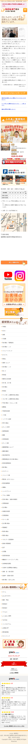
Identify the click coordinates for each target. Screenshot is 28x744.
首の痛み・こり (6, 346)
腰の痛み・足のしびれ (8, 579)
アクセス (4, 612)
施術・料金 (5, 600)
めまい (4, 330)
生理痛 (4, 551)
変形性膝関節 (6, 483)
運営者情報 (5, 632)
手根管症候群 (6, 411)
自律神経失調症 (6, 563)
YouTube (4, 620)
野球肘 (4, 391)
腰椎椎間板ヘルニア (8, 447)
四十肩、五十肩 (6, 382)
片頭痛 (4, 338)
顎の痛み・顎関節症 (8, 342)
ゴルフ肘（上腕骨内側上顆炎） (11, 399)
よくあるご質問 (6, 616)
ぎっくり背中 (6, 427)
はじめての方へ (6, 596)
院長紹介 (4, 604)
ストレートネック (7, 350)
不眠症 (4, 326)
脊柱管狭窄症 (6, 455)
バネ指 (4, 415)
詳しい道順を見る (14, 262)
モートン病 (5, 519)
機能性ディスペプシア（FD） (10, 559)
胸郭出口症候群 (6, 379)
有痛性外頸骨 (6, 511)
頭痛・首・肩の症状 (8, 571)
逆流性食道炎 (6, 555)
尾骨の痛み (5, 535)
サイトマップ (6, 636)
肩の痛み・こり (6, 366)
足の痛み (4, 507)
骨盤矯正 (4, 527)
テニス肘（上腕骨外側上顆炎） (11, 395)
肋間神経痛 (5, 431)
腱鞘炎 (4, 407)
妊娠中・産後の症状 (8, 575)
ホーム (4, 592)
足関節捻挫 (5, 503)
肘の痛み (4, 387)
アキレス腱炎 (6, 495)
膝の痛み (4, 467)
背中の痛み (5, 423)
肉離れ (4, 487)
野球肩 (4, 374)
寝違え (4, 358)
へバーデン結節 (6, 419)
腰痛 (3, 435)
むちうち (4, 354)
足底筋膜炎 (5, 515)
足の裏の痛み (6, 523)
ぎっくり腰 (5, 443)
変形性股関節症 (6, 463)
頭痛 (3, 334)
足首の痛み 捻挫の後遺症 (9, 499)
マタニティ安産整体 (8, 539)
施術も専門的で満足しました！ (9, 109)
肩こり (4, 370)
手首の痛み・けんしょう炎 (9, 403)
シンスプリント (6, 491)
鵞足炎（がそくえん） (8, 479)
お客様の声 (5, 628)
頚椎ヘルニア (6, 362)
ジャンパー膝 (6, 475)
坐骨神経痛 (5, 439)
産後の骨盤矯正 (6, 543)
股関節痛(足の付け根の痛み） (10, 459)
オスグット (5, 471)
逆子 (3, 547)
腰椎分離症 (5, 451)
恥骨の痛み (5, 531)
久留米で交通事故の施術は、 (10, 567)
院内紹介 (4, 608)
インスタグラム (6, 624)
